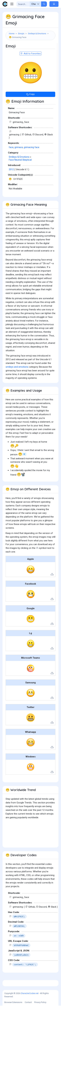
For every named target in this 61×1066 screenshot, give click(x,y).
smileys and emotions (17, 366)
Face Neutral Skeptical (20, 159)
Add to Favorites (32, 53)
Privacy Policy (40, 1002)
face (11, 147)
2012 (11, 169)
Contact (28, 1002)
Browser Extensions (13, 1002)
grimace (19, 147)
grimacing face (31, 147)
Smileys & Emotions (37, 33)
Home (11, 33)
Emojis (21, 33)
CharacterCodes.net (29, 993)
